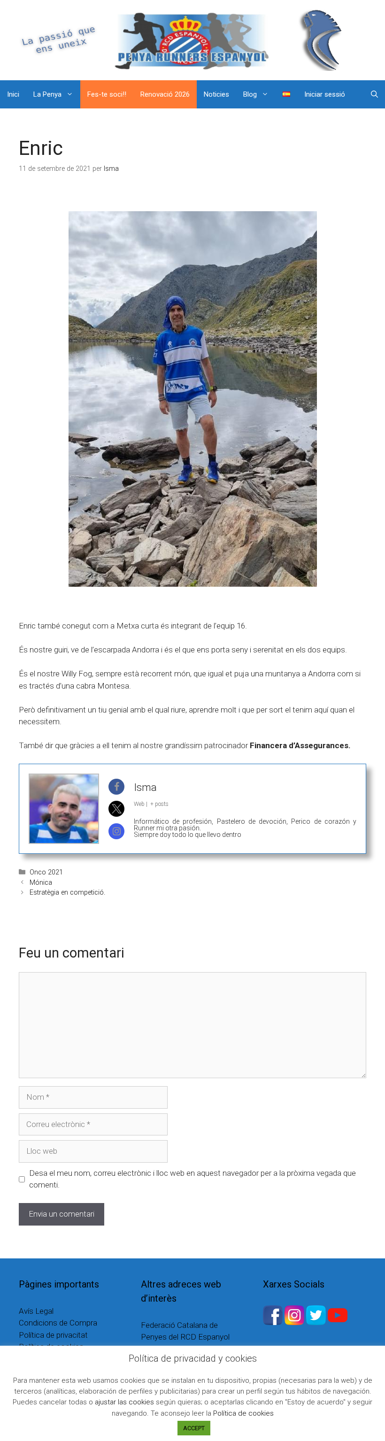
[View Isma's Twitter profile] (116, 809)
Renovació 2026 (165, 94)
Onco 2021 (46, 872)
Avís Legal (36, 1311)
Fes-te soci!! (106, 94)
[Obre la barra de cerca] (374, 94)
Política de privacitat (53, 1335)
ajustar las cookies (124, 1402)
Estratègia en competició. (67, 893)
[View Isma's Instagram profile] (116, 831)
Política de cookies (243, 1413)
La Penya (47, 94)
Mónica (41, 883)
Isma (145, 787)
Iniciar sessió (324, 94)
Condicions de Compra (58, 1322)
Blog (250, 94)
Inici (13, 94)
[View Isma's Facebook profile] (116, 787)
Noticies (216, 94)
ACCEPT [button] (194, 1428)
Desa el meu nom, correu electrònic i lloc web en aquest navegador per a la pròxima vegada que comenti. (192, 1179)
